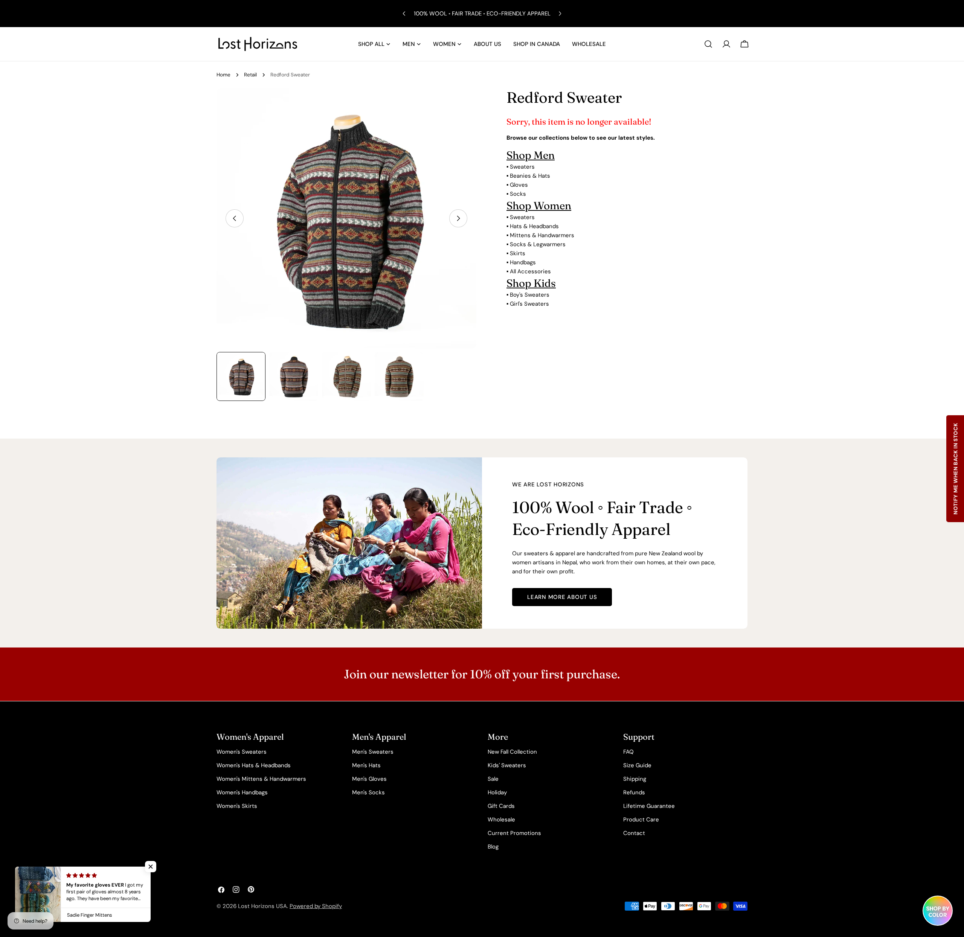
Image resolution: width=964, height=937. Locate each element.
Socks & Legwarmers (538, 244)
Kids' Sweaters (507, 765)
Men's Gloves (369, 779)
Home (223, 75)
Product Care (641, 819)
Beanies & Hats (530, 176)
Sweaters (522, 167)
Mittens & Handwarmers (542, 235)
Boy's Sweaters (529, 295)
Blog (493, 846)
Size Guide (637, 765)
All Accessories (530, 271)
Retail (250, 75)
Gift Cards (501, 806)
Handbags (523, 262)
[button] (150, 866)
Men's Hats (366, 765)
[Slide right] (458, 218)
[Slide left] (235, 218)
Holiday (497, 792)
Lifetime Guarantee (649, 806)
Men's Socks (368, 792)
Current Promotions (514, 833)
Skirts (517, 253)
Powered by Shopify (316, 906)
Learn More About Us (562, 597)
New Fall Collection (512, 752)
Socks (518, 194)
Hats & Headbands (534, 226)
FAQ (628, 752)
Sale (493, 779)
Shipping (634, 779)
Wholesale (501, 819)
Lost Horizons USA (262, 906)
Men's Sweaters (373, 752)
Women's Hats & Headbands (254, 765)
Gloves (519, 185)
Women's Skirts (237, 806)
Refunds (634, 792)
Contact (634, 833)
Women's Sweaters (242, 752)
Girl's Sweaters (529, 304)
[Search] (708, 44)
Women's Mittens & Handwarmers (261, 779)
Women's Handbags (242, 792)
